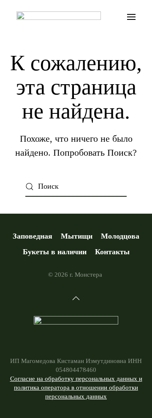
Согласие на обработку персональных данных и (76, 378)
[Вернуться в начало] (58, 17)
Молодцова (120, 236)
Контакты (112, 252)
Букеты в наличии (55, 252)
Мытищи (76, 236)
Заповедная (32, 236)
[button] (131, 17)
